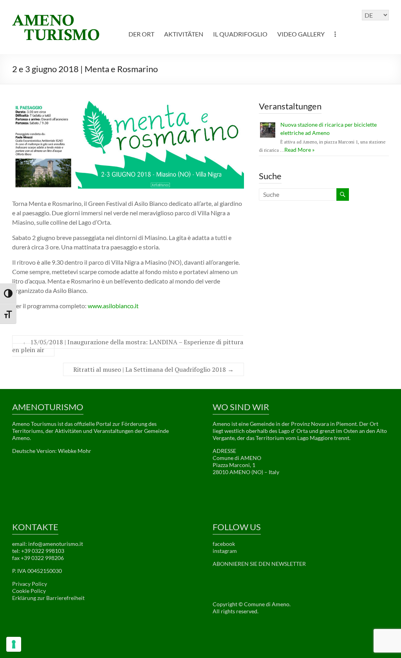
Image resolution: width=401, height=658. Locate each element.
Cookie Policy (29, 590)
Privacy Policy (29, 583)
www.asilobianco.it (113, 305)
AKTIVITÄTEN (183, 34)
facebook (224, 543)
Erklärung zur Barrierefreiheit (48, 597)
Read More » (299, 149)
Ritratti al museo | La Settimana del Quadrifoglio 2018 (153, 369)
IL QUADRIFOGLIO (240, 34)
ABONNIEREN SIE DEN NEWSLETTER (259, 563)
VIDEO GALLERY (301, 34)
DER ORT (141, 34)
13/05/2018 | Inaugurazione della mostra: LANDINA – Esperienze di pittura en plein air (127, 346)
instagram (225, 550)
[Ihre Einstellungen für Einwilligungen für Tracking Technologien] (13, 644)
